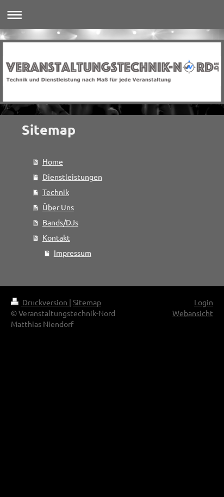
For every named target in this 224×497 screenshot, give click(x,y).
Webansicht (192, 313)
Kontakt (56, 237)
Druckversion (45, 302)
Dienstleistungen (72, 176)
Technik (55, 192)
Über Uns (58, 207)
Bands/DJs (60, 222)
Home (52, 161)
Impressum (72, 252)
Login (203, 302)
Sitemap (87, 302)
